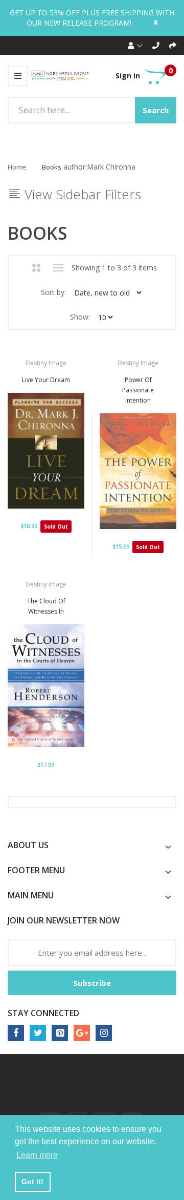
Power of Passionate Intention (138, 390)
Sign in (128, 75)
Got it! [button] (32, 1181)
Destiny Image (46, 363)
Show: (80, 317)
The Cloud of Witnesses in (46, 606)
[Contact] (155, 45)
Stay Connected (43, 1013)
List (58, 268)
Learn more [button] (37, 1155)
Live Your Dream (46, 379)
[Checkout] (172, 45)
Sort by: (53, 292)
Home (17, 167)
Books (51, 167)
